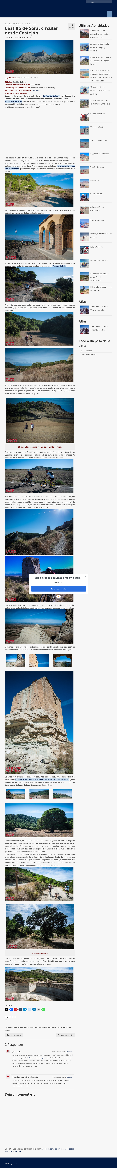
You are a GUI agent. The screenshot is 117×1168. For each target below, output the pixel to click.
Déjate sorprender (58, 589)
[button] (58, 577)
